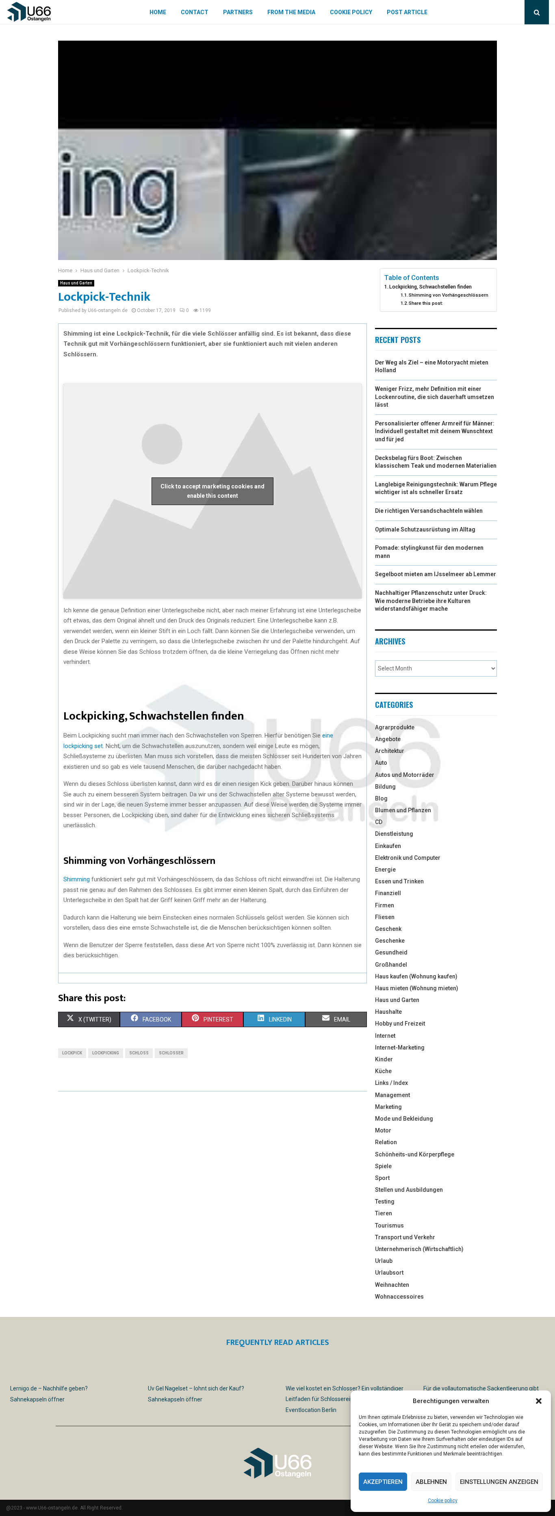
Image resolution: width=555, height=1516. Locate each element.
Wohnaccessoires (399, 1296)
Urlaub (383, 1261)
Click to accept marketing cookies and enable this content (212, 491)
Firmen (384, 905)
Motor (383, 1130)
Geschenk (388, 929)
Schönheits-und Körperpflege (414, 1154)
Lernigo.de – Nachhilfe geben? (49, 1388)
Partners (238, 12)
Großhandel (391, 964)
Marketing (388, 1107)
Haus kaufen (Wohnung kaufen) (416, 976)
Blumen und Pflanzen (403, 810)
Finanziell (388, 893)
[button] (539, 1401)
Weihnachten (392, 1285)
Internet (385, 1035)
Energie (385, 869)
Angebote (388, 739)
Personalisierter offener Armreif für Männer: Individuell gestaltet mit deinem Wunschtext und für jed (434, 431)
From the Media (291, 12)
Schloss (139, 1053)
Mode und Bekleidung (404, 1118)
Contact (194, 12)
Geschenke (390, 940)
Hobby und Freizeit (400, 1023)
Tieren (383, 1213)
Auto (381, 762)
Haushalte (388, 1011)
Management (392, 1095)
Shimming (76, 879)
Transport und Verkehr (405, 1237)
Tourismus (389, 1225)
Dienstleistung (394, 834)
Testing (385, 1201)
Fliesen (385, 917)
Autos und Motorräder (404, 775)
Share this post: (426, 303)
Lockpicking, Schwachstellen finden (430, 287)
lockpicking (105, 1053)
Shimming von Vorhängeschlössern (448, 295)
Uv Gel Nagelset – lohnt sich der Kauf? (196, 1388)
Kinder (384, 1059)
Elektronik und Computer (407, 858)
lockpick (72, 1053)
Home (158, 12)
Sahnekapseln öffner (37, 1399)
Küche (383, 1071)
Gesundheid (391, 952)
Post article (407, 12)
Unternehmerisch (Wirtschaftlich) (419, 1249)
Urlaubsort (389, 1272)
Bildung (385, 786)
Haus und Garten (76, 283)
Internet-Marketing (400, 1047)
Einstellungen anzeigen (499, 1482)
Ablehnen (431, 1482)
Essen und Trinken (399, 881)
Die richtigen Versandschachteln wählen (429, 511)
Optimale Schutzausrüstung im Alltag (425, 529)
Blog (381, 798)
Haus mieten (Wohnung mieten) (416, 988)
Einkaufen (388, 846)
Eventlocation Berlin (311, 1410)
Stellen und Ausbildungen (409, 1189)
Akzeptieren (383, 1482)
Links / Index (391, 1083)
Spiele (383, 1166)
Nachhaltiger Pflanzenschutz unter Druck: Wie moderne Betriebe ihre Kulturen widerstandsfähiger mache (431, 601)
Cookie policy (442, 1500)
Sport (382, 1178)
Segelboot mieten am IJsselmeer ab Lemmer (435, 574)
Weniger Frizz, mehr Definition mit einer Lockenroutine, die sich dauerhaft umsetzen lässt (434, 397)
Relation (386, 1142)
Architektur (389, 751)
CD (378, 822)
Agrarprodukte (394, 727)
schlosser (171, 1053)
